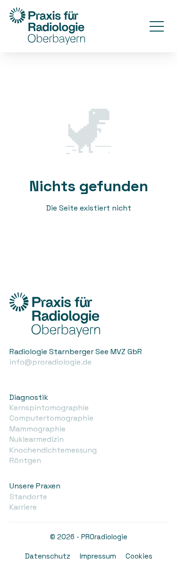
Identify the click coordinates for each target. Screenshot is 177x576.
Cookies (139, 556)
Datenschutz (47, 556)
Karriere (23, 507)
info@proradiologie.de (50, 362)
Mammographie (37, 429)
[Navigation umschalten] (157, 26)
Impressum (98, 556)
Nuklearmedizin (36, 439)
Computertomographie (51, 418)
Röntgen (25, 460)
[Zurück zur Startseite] (47, 26)
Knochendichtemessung (53, 450)
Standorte (28, 497)
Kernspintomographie (49, 408)
